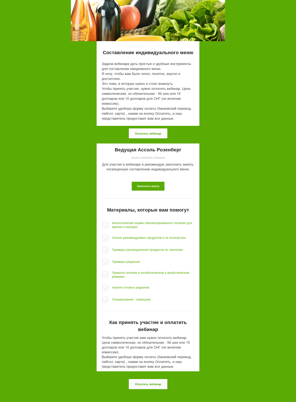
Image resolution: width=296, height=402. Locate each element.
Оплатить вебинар (148, 133)
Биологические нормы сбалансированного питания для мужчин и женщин (152, 224)
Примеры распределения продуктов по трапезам (147, 249)
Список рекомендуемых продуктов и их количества (149, 237)
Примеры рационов (126, 261)
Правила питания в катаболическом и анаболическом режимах (150, 274)
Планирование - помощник (131, 299)
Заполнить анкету (148, 186)
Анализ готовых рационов (130, 287)
